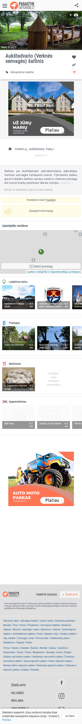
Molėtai (43, 648)
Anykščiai (62, 648)
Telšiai (20, 652)
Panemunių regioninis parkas (50, 665)
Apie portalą (20, 708)
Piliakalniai (33, 625)
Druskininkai (9, 652)
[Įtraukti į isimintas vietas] (74, 57)
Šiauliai (34, 648)
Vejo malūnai (9, 638)
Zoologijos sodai (25, 638)
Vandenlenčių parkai (59, 638)
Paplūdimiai (8, 642)
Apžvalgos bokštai (29, 620)
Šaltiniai (17, 629)
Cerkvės (56, 629)
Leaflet (30, 271)
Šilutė (28, 652)
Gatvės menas (46, 620)
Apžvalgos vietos (31, 629)
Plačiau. (7, 719)
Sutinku (70, 716)
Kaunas (15, 648)
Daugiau (65, 183)
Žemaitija (34, 669)
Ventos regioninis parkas (60, 661)
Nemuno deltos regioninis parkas (19, 665)
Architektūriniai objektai (24, 633)
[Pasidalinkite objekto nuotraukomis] (74, 15)
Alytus (59, 652)
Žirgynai (20, 642)
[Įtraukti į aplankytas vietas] (74, 65)
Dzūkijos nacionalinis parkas (16, 656)
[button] (41, 30)
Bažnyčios (46, 629)
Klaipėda (25, 648)
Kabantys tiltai (51, 633)
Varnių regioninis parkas (35, 661)
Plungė (67, 652)
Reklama (17, 700)
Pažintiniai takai (11, 620)
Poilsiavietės (42, 638)
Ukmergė (50, 652)
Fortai (39, 633)
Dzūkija (24, 669)
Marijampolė (38, 652)
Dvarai (23, 625)
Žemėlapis (18, 685)
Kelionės (17, 693)
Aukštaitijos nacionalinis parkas (47, 656)
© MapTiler (42, 271)
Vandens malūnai (68, 633)
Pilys (15, 625)
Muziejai (7, 625)
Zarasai (52, 648)
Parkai (29, 642)
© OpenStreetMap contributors (64, 271)
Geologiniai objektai (50, 625)
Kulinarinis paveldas (64, 620)
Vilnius (6, 648)
